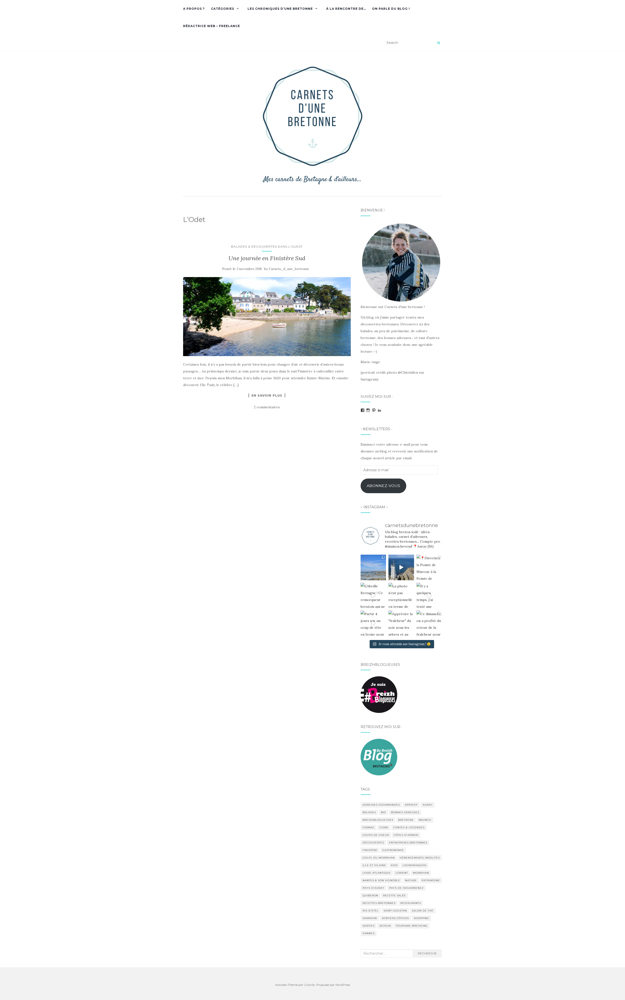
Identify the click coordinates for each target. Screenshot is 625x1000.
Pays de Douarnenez (406, 888)
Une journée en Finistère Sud (267, 258)
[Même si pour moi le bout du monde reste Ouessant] (401, 567)
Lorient (402, 872)
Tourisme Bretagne (411, 925)
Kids (394, 865)
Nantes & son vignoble (381, 880)
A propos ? (194, 8)
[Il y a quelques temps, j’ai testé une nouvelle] (429, 595)
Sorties (369, 925)
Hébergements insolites (420, 857)
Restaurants (410, 903)
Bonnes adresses (405, 812)
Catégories (222, 8)
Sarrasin (370, 918)
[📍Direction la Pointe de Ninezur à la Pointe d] (429, 567)
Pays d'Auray (373, 888)
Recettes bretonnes (379, 903)
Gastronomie (393, 850)
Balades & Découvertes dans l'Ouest (267, 246)
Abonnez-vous (383, 485)
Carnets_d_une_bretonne (289, 269)
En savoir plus (266, 395)
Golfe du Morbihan (379, 857)
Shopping (421, 918)
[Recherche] (438, 43)
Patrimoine (431, 880)
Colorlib (309, 985)
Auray (428, 804)
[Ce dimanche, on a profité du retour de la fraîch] (429, 623)
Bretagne (406, 819)
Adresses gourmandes (381, 804)
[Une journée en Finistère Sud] (267, 316)
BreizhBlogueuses (378, 819)
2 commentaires (267, 407)
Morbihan (421, 872)
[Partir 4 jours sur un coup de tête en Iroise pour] (373, 623)
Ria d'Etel (371, 910)
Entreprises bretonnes (408, 842)
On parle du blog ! (391, 8)
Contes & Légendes (409, 827)
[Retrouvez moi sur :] (379, 756)
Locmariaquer (414, 865)
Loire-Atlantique (377, 872)
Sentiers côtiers (395, 918)
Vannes (369, 933)
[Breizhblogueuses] (379, 694)
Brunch (425, 819)
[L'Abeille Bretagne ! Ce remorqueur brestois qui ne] (373, 595)
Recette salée (394, 895)
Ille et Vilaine (374, 865)
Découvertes (373, 842)
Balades (369, 812)
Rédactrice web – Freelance (211, 26)
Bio (383, 812)
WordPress (342, 985)
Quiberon (370, 895)
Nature (411, 880)
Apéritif (411, 804)
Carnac (369, 827)
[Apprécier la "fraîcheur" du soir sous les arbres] (401, 623)
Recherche (427, 953)
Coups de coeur (376, 835)
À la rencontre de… (346, 8)
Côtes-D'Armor (406, 835)
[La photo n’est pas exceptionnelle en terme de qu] (401, 595)
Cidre (383, 827)
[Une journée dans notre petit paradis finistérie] (373, 567)
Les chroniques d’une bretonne (280, 8)
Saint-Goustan (395, 910)
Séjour (385, 925)
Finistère (370, 850)
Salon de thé (422, 910)
